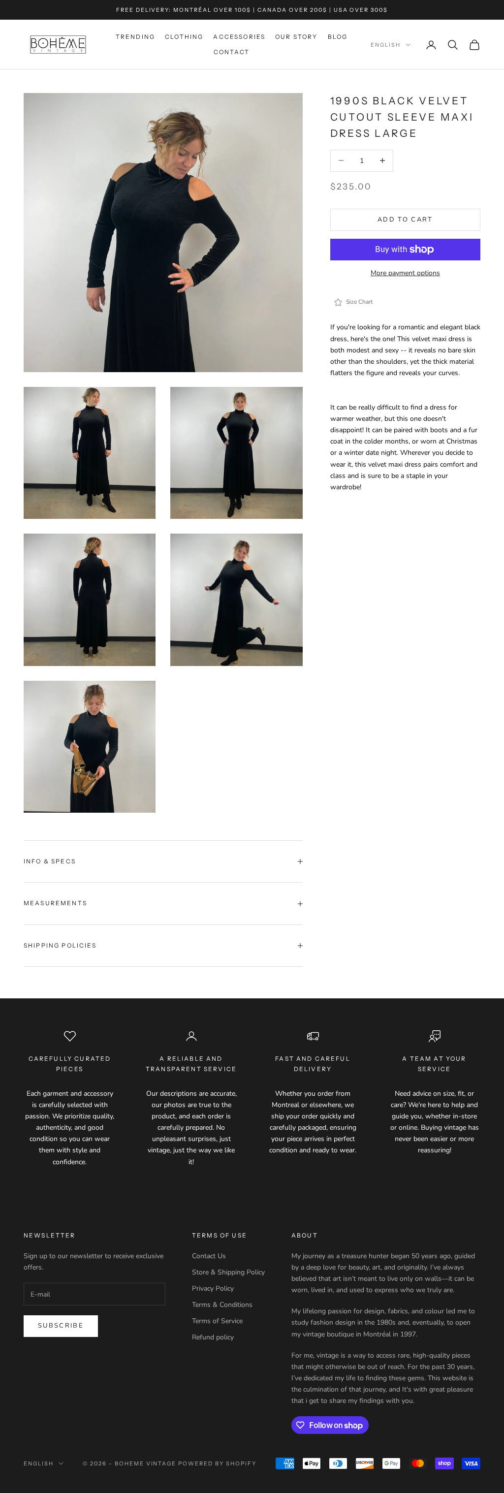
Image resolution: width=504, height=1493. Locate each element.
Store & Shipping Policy (228, 1272)
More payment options (405, 273)
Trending (135, 36)
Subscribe (61, 1325)
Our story (296, 36)
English (386, 44)
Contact (232, 52)
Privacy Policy (213, 1288)
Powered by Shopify (217, 1463)
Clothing (184, 36)
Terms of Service (217, 1321)
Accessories (239, 36)
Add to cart (405, 219)
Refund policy (213, 1337)
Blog (338, 36)
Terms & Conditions (222, 1304)
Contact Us (209, 1256)
